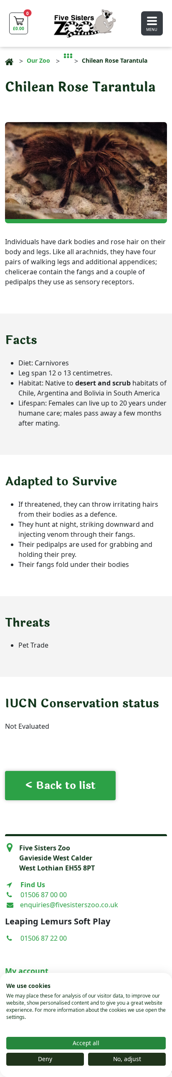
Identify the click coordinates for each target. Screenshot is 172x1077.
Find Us (32, 884)
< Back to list (60, 786)
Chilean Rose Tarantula (114, 60)
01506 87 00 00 (43, 894)
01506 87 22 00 (43, 938)
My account (26, 971)
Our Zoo (38, 60)
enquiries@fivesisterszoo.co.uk (69, 904)
